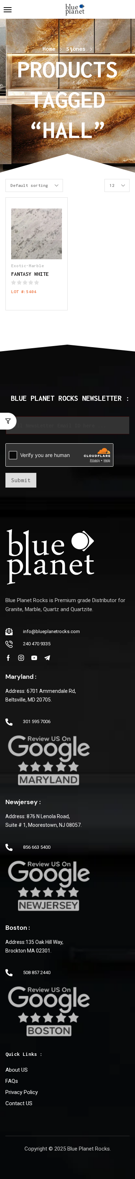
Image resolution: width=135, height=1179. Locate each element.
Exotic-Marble (27, 265)
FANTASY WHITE (30, 274)
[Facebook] (8, 658)
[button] (8, 9)
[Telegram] (47, 658)
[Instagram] (21, 658)
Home (48, 48)
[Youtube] (34, 658)
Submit (21, 480)
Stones (76, 48)
